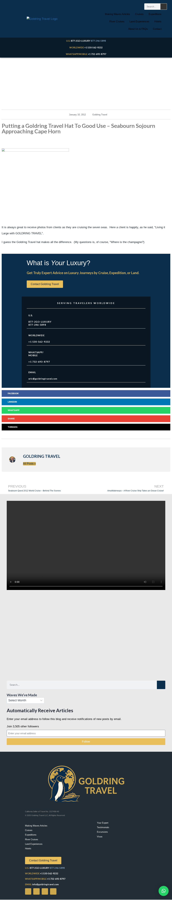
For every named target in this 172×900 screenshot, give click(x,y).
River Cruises (116, 21)
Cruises (139, 14)
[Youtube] (36, 891)
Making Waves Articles (117, 14)
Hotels (157, 21)
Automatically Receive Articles (40, 710)
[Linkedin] (53, 891)
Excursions (102, 832)
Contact (157, 28)
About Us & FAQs (138, 28)
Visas (99, 836)
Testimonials (103, 827)
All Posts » (29, 463)
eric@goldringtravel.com (42, 378)
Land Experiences (139, 21)
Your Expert (102, 823)
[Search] (163, 7)
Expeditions (155, 14)
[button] (86, 393)
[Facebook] (28, 891)
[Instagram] (45, 891)
